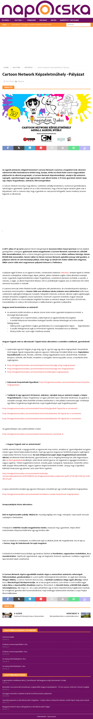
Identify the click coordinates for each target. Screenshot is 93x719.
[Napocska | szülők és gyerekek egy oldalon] (46, 9)
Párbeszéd (31, 20)
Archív (53, 20)
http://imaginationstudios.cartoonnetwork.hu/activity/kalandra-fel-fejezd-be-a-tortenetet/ (41, 413)
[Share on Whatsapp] (73, 148)
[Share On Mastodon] (84, 148)
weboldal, (65, 272)
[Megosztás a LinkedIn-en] (29, 148)
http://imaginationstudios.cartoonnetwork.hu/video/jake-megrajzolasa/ (38, 372)
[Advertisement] (46, 47)
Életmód (5, 20)
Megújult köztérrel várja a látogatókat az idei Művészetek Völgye (26, 707)
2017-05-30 (10, 81)
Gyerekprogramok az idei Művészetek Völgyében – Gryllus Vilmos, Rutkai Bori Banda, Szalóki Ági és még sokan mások (45, 700)
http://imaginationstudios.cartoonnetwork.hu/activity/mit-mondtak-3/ (32, 434)
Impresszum (51, 716)
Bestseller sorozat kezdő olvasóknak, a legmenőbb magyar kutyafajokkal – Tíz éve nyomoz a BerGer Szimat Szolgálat (45, 687)
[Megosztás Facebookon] (7, 148)
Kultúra (18, 20)
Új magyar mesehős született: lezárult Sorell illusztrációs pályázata (27, 693)
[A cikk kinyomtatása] (62, 148)
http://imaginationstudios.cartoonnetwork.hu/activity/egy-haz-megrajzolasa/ (40, 368)
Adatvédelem (41, 716)
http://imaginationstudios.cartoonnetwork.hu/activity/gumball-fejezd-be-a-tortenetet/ (40, 408)
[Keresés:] (78, 24)
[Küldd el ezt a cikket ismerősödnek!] (51, 148)
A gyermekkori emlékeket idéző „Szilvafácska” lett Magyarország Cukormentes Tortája (34, 680)
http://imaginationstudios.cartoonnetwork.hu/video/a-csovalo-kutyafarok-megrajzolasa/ (40, 494)
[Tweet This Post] (18, 148)
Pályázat (43, 20)
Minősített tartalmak (69, 20)
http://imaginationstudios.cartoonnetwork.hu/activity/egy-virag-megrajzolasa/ (41, 365)
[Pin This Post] (40, 148)
